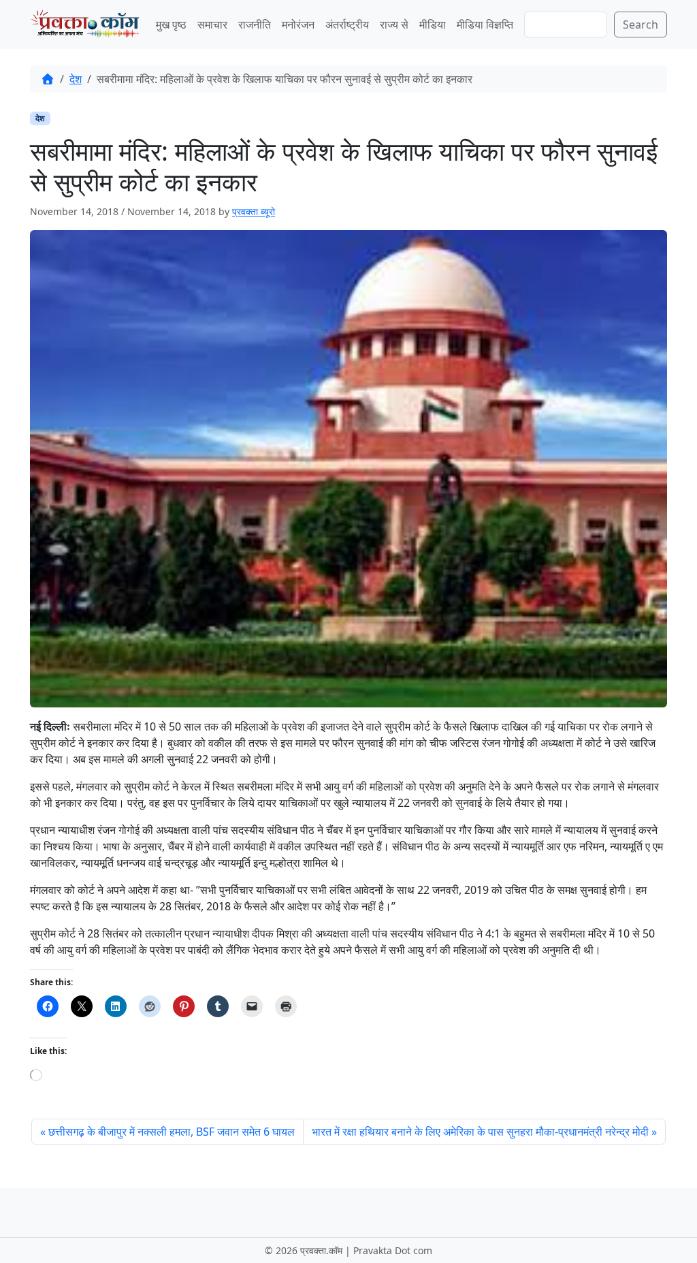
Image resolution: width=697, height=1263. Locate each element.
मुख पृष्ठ (171, 24)
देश (75, 78)
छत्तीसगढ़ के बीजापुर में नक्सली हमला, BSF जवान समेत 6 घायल (171, 1131)
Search (640, 24)
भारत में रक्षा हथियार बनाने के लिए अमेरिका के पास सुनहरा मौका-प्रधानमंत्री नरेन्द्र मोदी (480, 1131)
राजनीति (254, 24)
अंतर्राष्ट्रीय (347, 24)
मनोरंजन (298, 24)
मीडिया (432, 24)
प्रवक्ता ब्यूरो (253, 211)
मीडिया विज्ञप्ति (485, 24)
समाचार (212, 24)
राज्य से (394, 24)
